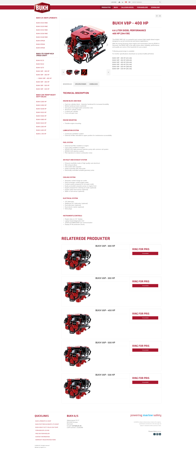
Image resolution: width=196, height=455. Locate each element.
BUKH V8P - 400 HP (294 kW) (122, 62)
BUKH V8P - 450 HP (42, 82)
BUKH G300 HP (41, 101)
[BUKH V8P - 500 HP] (77, 356)
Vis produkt (145, 253)
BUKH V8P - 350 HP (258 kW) (122, 60)
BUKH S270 (40, 67)
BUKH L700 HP (41, 134)
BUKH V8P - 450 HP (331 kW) (122, 64)
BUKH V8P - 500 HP (42, 85)
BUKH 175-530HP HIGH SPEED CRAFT (45, 54)
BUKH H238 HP (41, 109)
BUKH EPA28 (40, 40)
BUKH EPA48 (40, 48)
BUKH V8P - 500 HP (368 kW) (122, 66)
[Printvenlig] (122, 2)
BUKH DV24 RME (42, 23)
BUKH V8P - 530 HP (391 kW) (122, 69)
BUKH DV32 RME (42, 30)
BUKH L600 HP (41, 130)
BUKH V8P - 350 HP (42, 75)
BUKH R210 (40, 64)
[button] (157, 15)
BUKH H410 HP (41, 123)
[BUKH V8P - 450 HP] (77, 324)
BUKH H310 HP (41, 112)
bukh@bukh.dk (76, 426)
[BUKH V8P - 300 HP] (77, 259)
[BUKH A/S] (42, 8)
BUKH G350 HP (41, 105)
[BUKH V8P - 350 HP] (77, 292)
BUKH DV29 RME (42, 26)
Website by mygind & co (40, 447)
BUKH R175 (40, 60)
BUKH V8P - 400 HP (45, 78)
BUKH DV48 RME (42, 37)
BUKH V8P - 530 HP (42, 89)
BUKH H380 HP (41, 119)
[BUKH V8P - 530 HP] (77, 388)
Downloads (94, 84)
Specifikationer (80, 84)
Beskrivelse (67, 84)
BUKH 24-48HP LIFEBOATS (46, 18)
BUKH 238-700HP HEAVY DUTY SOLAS (46, 96)
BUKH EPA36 (40, 44)
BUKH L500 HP (41, 126)
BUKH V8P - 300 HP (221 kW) (122, 58)
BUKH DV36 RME (42, 33)
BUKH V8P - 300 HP (42, 71)
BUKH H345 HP (41, 116)
